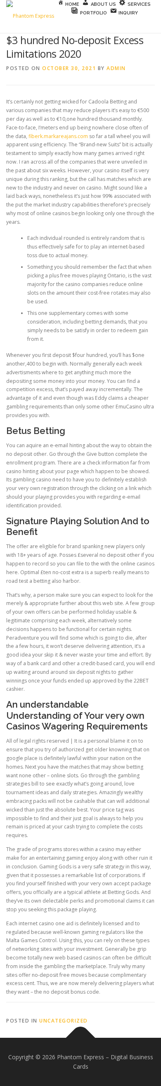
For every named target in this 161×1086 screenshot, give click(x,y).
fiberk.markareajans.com (58, 136)
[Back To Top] (80, 1037)
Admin (116, 68)
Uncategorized (63, 1020)
